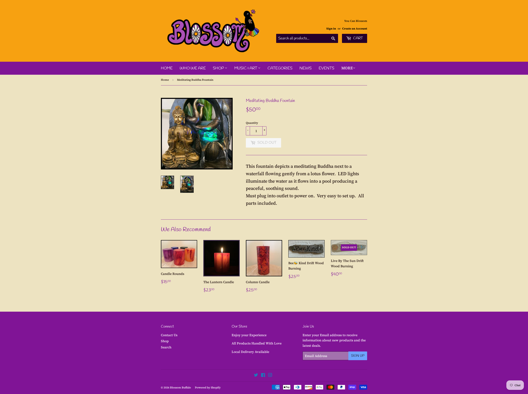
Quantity (252, 123)
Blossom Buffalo (180, 387)
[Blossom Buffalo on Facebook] (263, 375)
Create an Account (354, 29)
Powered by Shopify (208, 387)
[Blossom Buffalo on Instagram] (270, 375)
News (305, 68)
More (347, 68)
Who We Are (193, 68)
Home (167, 68)
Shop (219, 68)
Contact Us (169, 335)
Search (166, 347)
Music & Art (246, 68)
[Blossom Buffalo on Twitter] (256, 375)
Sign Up (357, 356)
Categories (280, 68)
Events (326, 68)
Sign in (331, 29)
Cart (357, 38)
